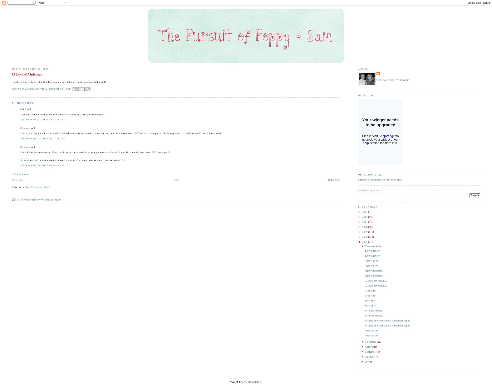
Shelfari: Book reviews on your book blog (380, 179)
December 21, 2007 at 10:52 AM (43, 119)
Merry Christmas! (374, 270)
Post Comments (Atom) (38, 187)
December (370, 246)
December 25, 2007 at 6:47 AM (42, 165)
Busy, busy (370, 300)
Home (176, 179)
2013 (365, 212)
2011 (365, 222)
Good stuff (370, 290)
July (367, 361)
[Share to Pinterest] (89, 89)
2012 (365, 217)
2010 (365, 227)
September (371, 351)
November (371, 341)
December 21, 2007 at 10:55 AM (43, 138)
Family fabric (371, 260)
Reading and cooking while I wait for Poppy (387, 320)
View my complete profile (393, 80)
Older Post (333, 179)
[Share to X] (81, 89)
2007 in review (372, 250)
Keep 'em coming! (374, 310)
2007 (365, 242)
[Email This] (74, 89)
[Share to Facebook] (85, 89)
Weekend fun (371, 330)
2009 (365, 232)
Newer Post (17, 179)
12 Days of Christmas (376, 280)
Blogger (255, 382)
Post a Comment (20, 174)
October (369, 346)
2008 (365, 237)
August (369, 356)
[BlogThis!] (78, 89)
